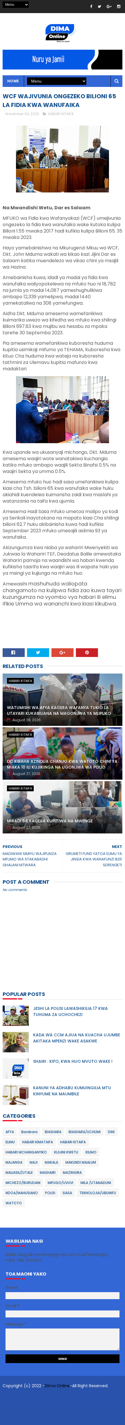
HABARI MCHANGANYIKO (26, 1152)
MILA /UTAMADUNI (96, 1182)
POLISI (50, 1192)
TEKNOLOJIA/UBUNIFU (97, 1192)
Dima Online (57, 1386)
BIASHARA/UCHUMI (85, 1131)
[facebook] (91, 6)
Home (13, 80)
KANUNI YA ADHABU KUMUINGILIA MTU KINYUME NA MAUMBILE (72, 1091)
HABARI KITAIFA (61, 113)
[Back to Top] (60, 1417)
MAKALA (51, 1162)
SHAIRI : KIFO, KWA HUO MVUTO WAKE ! (72, 1061)
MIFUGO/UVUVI (60, 1182)
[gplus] (109, 6)
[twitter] (99, 6)
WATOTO (14, 1203)
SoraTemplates (46, 1397)
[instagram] (118, 6)
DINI (111, 1131)
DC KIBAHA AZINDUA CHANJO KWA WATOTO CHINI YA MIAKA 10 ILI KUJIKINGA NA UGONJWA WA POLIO (62, 764)
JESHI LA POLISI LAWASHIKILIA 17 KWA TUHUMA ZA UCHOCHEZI (70, 1011)
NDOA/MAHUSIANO (22, 1192)
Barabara (29, 1131)
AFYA (10, 1131)
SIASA (67, 1192)
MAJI (34, 1162)
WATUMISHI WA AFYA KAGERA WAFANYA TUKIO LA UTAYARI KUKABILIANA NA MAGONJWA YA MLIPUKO (59, 710)
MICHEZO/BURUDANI (23, 1182)
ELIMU (10, 1142)
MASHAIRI (48, 1172)
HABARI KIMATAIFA (37, 1142)
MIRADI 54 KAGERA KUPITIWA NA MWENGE (50, 821)
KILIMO (91, 1152)
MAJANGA (14, 1162)
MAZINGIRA (72, 1172)
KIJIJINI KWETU (66, 1152)
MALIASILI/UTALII (19, 1172)
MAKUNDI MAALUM (80, 1162)
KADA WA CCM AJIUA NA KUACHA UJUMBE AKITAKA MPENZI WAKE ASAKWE (76, 1038)
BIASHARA (53, 1131)
